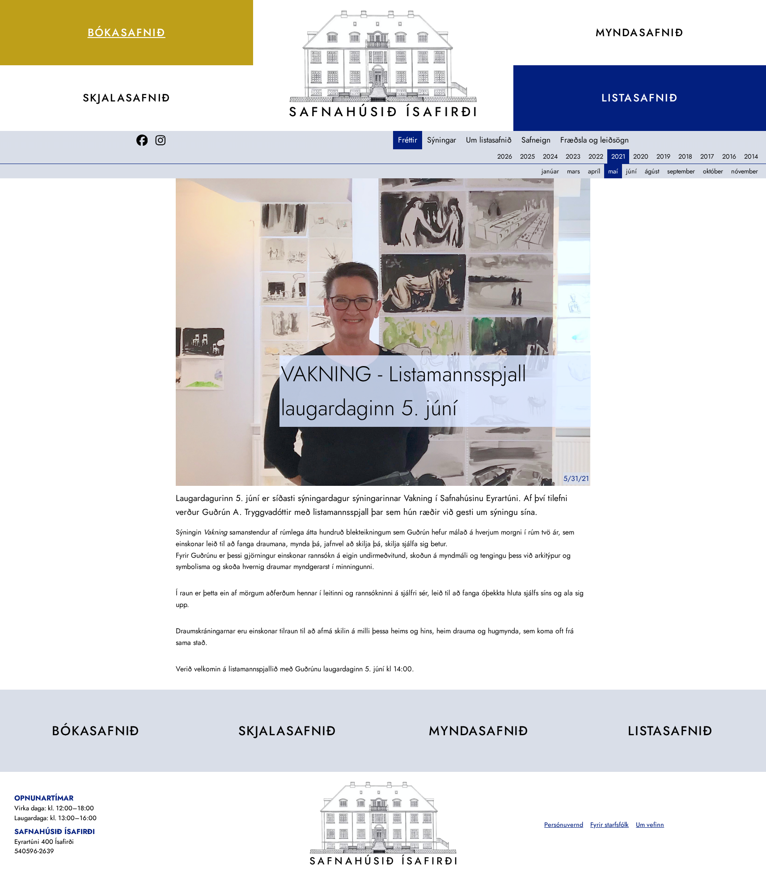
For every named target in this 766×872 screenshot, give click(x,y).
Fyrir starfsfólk (609, 824)
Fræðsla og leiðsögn (594, 140)
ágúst (652, 171)
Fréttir (407, 140)
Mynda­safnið (479, 730)
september (681, 171)
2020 (640, 156)
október (713, 171)
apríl (594, 171)
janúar (550, 171)
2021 (618, 156)
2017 (707, 156)
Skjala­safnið (127, 97)
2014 (751, 156)
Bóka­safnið (126, 32)
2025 (527, 156)
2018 (685, 156)
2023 (573, 156)
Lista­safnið (670, 730)
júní (631, 171)
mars (573, 171)
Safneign (535, 140)
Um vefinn (650, 824)
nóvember (744, 171)
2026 (504, 156)
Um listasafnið (489, 140)
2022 (595, 156)
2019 (663, 156)
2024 (550, 156)
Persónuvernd (563, 824)
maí (613, 171)
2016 (729, 156)
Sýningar (441, 140)
